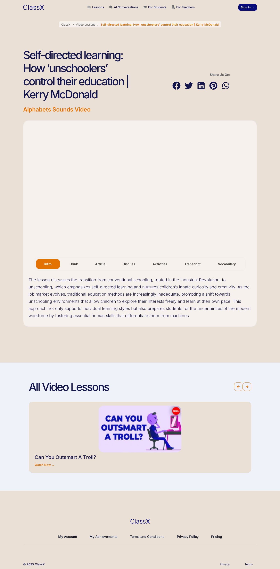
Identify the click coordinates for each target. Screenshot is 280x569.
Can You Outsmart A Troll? (65, 457)
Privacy (225, 564)
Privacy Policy (188, 537)
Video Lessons (85, 24)
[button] (176, 85)
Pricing (216, 537)
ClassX (66, 24)
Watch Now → (45, 465)
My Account (67, 537)
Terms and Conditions (147, 537)
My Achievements (103, 537)
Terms (249, 564)
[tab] (48, 264)
